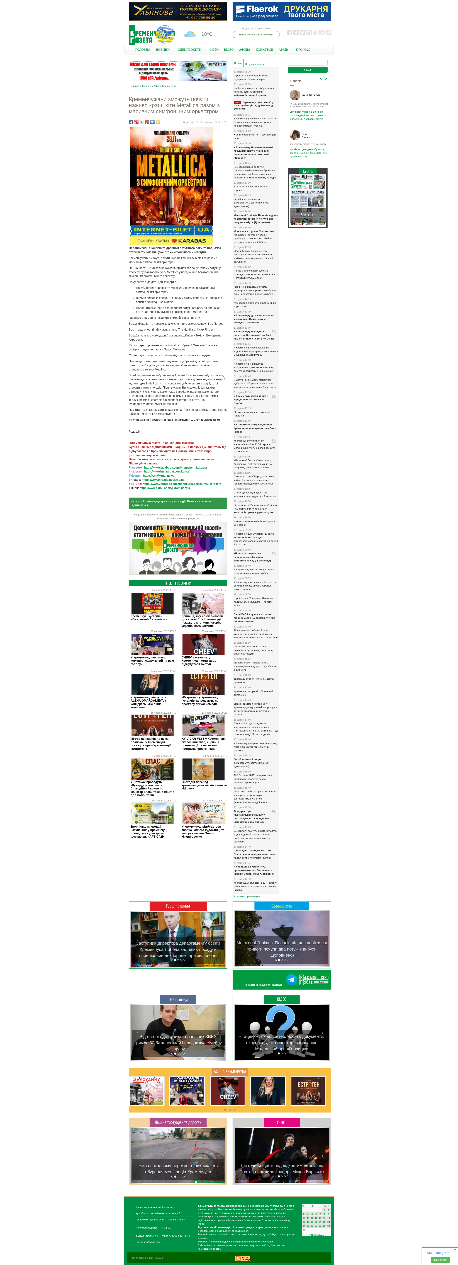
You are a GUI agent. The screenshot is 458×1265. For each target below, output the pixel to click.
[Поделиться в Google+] (136, 122)
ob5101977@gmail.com (150, 1219)
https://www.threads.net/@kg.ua (163, 479)
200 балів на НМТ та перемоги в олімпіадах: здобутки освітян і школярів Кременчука (253, 779)
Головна (134, 85)
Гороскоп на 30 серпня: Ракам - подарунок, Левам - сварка (252, 77)
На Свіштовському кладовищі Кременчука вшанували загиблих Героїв (255, 428)
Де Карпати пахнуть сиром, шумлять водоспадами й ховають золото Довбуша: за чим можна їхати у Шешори (255, 836)
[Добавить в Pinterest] (147, 122)
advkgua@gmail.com (148, 1241)
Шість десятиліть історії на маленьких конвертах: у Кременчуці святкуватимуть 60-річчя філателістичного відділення (256, 797)
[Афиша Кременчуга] (230, 1071)
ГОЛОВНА (142, 49)
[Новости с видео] (282, 999)
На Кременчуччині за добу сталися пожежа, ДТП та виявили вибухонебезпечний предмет (254, 92)
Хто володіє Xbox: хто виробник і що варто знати (255, 304)
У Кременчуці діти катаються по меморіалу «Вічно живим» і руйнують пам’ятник (254, 319)
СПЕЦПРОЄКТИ (190, 49)
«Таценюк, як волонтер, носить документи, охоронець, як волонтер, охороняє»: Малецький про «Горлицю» (281, 1042)
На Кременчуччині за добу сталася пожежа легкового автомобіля (254, 571)
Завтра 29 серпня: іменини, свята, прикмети (254, 680)
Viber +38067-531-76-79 (175, 1235)
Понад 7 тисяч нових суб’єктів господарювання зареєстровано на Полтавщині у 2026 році (254, 274)
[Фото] (282, 1122)
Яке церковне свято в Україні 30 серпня (252, 188)
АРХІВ (284, 49)
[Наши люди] (178, 999)
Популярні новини (254, 64)
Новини (146, 85)
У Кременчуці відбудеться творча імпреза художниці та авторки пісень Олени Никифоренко (203, 831)
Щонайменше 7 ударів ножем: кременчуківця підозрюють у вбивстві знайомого (255, 666)
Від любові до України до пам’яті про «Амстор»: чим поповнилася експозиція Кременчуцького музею (255, 509)
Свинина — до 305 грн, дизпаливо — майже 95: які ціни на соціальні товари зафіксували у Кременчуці (255, 480)
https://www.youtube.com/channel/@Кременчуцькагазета (182, 483)
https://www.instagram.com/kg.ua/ (166, 471)
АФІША (244, 49)
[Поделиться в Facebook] (131, 122)
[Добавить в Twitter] (152, 122)
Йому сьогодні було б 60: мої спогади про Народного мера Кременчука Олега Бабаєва (307, 113)
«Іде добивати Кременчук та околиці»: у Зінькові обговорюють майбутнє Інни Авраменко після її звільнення (253, 256)
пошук (307, 69)
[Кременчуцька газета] (152, 35)
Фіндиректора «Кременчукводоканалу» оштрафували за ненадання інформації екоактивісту (251, 816)
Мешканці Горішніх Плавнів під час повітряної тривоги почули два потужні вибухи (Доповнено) (256, 219)
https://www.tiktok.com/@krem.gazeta (165, 487)
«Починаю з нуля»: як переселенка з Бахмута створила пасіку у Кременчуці (253, 557)
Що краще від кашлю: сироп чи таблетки (252, 414)
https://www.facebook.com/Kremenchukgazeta (175, 467)
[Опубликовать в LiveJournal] (142, 122)
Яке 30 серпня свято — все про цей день (255, 136)
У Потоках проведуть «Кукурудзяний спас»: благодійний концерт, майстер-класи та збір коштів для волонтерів (152, 788)
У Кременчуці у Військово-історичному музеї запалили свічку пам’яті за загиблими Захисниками (254, 367)
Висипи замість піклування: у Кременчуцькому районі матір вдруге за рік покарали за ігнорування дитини (255, 709)
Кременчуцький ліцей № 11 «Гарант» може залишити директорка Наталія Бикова (255, 886)
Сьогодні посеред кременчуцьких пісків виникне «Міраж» (204, 785)
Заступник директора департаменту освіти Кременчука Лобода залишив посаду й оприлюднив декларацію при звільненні (178, 949)
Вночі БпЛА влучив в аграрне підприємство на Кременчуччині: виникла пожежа (254, 618)
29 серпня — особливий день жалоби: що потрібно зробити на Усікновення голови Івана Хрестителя (256, 634)
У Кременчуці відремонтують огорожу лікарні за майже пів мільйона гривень (256, 747)
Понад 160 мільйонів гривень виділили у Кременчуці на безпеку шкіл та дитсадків (254, 650)
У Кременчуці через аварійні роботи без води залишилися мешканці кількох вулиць (255, 586)
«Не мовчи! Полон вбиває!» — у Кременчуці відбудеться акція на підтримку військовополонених (253, 464)
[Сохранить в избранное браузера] (158, 122)
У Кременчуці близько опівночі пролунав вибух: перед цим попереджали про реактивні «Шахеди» (253, 152)
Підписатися (440, 1259)
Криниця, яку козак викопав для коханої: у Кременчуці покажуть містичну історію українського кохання (202, 621)
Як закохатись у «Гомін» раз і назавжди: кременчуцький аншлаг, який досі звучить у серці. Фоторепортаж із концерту (282, 1165)
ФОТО (214, 49)
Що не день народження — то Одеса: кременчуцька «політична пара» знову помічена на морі (255, 854)
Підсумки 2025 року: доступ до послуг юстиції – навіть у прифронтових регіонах (307, 153)
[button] (137, 939)
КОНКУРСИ (264, 49)
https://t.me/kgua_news (158, 475)
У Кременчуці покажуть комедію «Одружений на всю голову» (152, 661)
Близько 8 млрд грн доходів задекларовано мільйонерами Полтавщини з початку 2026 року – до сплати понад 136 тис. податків (256, 729)
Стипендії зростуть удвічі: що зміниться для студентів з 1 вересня (255, 494)
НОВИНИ (163, 49)
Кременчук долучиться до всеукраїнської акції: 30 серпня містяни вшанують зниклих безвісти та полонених (254, 446)
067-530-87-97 (176, 1219)
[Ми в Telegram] (282, 980)
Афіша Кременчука (165, 85)
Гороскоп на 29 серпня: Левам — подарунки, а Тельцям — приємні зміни (253, 602)
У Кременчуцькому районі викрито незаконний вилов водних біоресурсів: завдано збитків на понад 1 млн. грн (256, 539)
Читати (308, 214)
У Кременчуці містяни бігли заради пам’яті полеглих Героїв (251, 399)
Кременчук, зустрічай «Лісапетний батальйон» (149, 617)
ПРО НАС (303, 49)
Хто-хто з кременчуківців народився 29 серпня (254, 523)
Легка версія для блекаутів (256, 34)
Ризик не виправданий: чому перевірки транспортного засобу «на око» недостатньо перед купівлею (255, 290)
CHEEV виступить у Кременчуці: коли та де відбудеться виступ (199, 661)
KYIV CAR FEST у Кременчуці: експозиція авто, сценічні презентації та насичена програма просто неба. (204, 743)
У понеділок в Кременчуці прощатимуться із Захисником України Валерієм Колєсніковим (254, 870)
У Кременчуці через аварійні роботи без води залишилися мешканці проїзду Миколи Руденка (255, 122)
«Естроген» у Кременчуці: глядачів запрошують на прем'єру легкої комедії (201, 701)
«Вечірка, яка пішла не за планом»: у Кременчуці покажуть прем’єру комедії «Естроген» (151, 743)
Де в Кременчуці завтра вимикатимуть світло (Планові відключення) (251, 203)
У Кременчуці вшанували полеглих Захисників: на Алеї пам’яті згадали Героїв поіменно (254, 335)
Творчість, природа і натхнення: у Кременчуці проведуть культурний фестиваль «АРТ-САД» (149, 831)
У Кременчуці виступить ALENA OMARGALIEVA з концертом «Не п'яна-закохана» (148, 702)
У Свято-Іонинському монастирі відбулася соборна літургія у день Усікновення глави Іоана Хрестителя (255, 383)
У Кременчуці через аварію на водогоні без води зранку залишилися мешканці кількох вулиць (256, 351)
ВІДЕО (229, 49)
